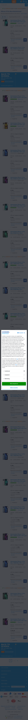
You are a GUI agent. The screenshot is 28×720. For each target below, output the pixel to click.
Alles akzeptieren (14, 383)
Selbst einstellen (14, 387)
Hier (16, 364)
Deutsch (21, 332)
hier (17, 359)
